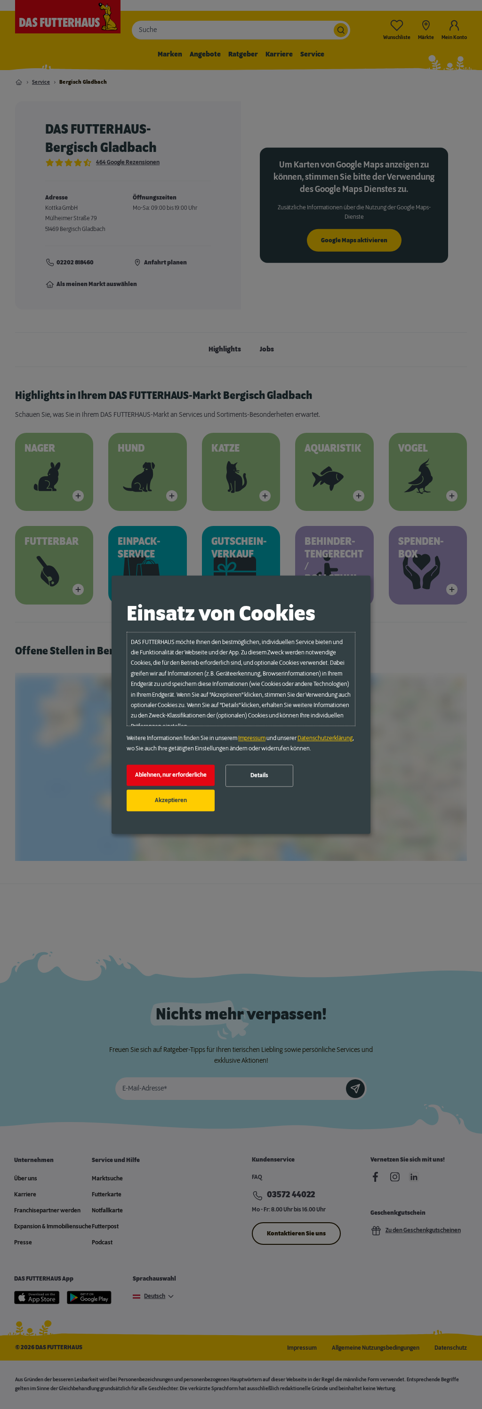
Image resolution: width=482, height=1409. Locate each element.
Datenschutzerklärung (325, 738)
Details (259, 775)
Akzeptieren (171, 800)
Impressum (251, 738)
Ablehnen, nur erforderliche (171, 775)
